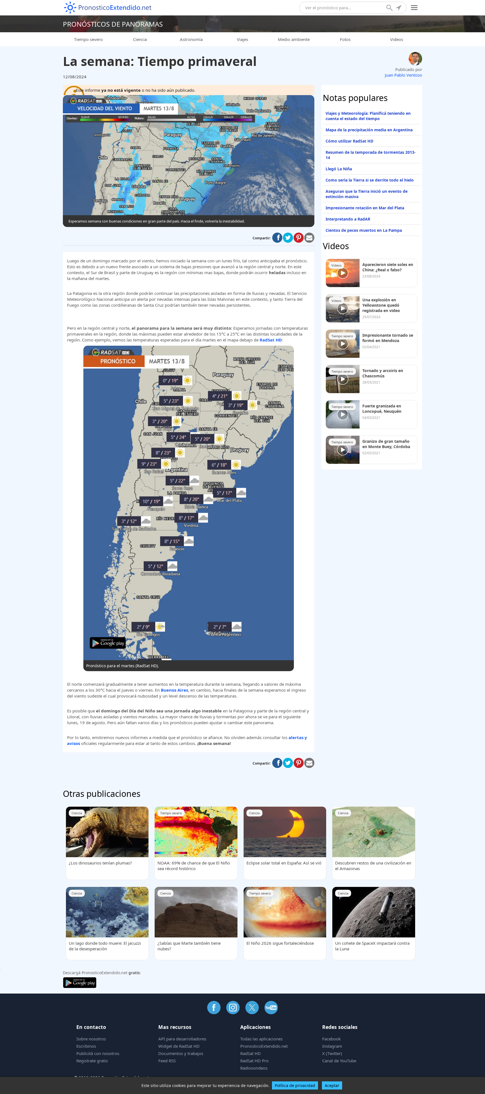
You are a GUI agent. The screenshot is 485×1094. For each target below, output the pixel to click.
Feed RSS (167, 1060)
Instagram (332, 1046)
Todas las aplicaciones (261, 1039)
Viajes (242, 39)
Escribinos (86, 1046)
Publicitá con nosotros (97, 1053)
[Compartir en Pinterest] (299, 238)
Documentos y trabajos (180, 1053)
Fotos (345, 39)
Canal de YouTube (339, 1060)
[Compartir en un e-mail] (309, 238)
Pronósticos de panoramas (113, 24)
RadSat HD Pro (254, 1060)
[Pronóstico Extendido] (108, 7)
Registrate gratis (92, 1060)
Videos (396, 39)
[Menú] (414, 7)
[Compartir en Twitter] (288, 238)
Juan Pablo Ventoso (403, 75)
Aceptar (332, 1085)
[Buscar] (390, 8)
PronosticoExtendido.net (264, 1046)
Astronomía (191, 39)
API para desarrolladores (182, 1039)
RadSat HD (250, 1053)
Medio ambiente (294, 39)
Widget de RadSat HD (179, 1046)
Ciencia (140, 39)
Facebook (331, 1039)
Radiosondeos (253, 1068)
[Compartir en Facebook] (277, 238)
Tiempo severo (88, 39)
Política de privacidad (295, 1085)
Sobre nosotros (91, 1039)
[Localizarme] (399, 8)
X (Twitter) (332, 1053)
